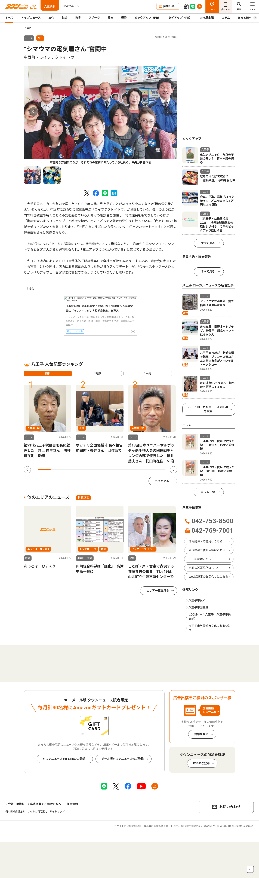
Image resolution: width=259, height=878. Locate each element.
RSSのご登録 (201, 763)
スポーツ (94, 17)
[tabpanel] (100, 115)
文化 (51, 17)
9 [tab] (146, 469)
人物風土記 (207, 17)
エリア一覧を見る (157, 590)
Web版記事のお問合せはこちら (208, 576)
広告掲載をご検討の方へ (45, 804)
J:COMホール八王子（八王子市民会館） (210, 616)
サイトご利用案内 (37, 811)
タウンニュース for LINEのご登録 (64, 758)
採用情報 (72, 804)
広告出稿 (168, 6)
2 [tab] (57, 469)
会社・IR (225, 9)
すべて (9, 17)
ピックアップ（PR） (147, 17)
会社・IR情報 (16, 804)
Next (167, 111)
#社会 (30, 288)
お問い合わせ (230, 807)
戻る (28, 28)
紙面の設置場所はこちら (204, 568)
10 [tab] (159, 469)
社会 (64, 17)
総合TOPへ (69, 6)
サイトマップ (57, 811)
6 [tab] (108, 469)
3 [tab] (69, 469)
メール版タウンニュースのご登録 (122, 758)
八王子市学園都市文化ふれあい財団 (210, 628)
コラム (225, 17)
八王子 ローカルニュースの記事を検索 (208, 409)
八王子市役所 (197, 600)
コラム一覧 (208, 492)
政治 (110, 17)
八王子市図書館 (198, 607)
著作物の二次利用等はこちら (207, 550)
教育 (78, 17)
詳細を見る (201, 734)
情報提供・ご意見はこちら (206, 541)
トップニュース (31, 17)
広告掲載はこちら (200, 559)
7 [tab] (120, 469)
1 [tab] (44, 469)
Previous (33, 111)
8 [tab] (133, 469)
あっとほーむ (246, 17)
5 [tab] (95, 469)
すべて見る (208, 243)
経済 (124, 17)
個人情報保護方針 (15, 811)
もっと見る (162, 481)
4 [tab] (82, 469)
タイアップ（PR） (180, 17)
